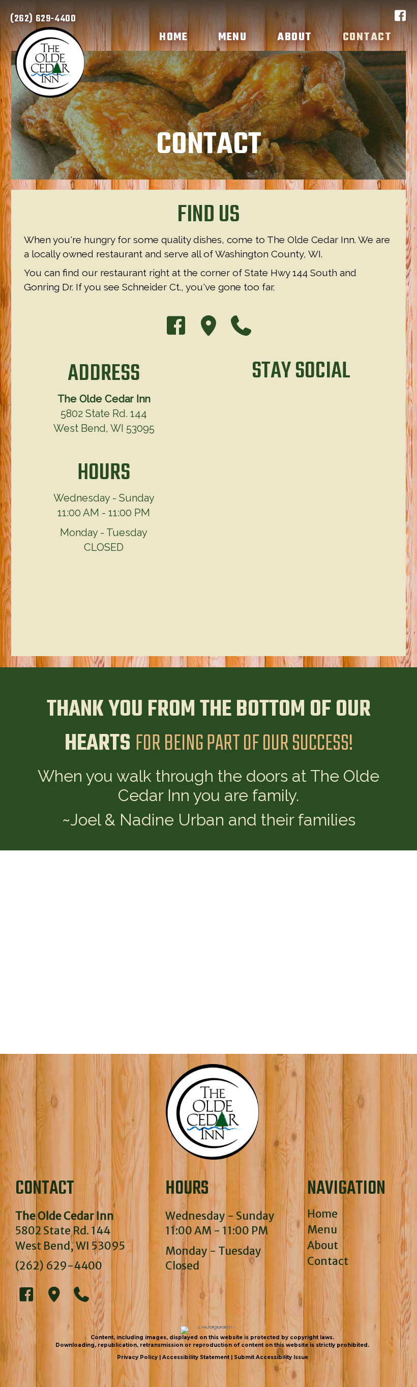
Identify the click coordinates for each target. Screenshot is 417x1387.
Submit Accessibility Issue (271, 1357)
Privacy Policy (137, 1357)
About (322, 1245)
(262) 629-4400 (58, 1266)
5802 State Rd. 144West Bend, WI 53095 (104, 413)
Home (322, 1214)
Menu (322, 1229)
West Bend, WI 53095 (70, 1246)
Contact (327, 1261)
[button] (400, 15)
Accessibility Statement (195, 1357)
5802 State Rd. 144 (62, 1230)
